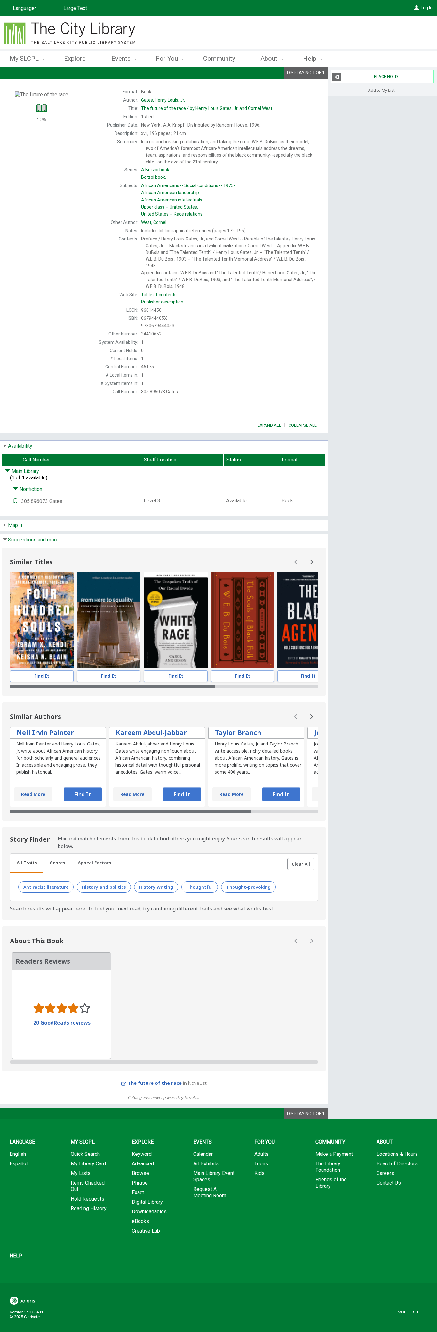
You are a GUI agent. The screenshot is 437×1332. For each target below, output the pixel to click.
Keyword (142, 1154)
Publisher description (162, 301)
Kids (259, 1173)
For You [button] (167, 58)
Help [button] (310, 58)
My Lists (81, 1173)
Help (16, 1256)
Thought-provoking (248, 887)
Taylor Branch (238, 732)
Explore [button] (75, 58)
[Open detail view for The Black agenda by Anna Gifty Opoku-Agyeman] (308, 620)
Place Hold (386, 76)
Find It (41, 676)
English (18, 1154)
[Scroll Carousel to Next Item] (311, 562)
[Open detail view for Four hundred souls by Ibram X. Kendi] (42, 620)
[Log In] (416, 7)
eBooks (140, 1221)
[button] (300, 864)
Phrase (140, 1183)
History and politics (104, 887)
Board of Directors (397, 1164)
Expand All (269, 425)
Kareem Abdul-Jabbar (151, 732)
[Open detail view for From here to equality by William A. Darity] (108, 620)
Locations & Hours (397, 1154)
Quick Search (85, 1154)
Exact (138, 1192)
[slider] (164, 686)
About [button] (269, 58)
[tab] (26, 863)
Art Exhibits (206, 1164)
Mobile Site (409, 1312)
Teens (261, 1164)
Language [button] (22, 1142)
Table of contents (159, 294)
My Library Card (88, 1164)
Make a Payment (334, 1154)
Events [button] (121, 58)
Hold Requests (87, 1199)
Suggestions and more (33, 540)
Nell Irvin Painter (45, 732)
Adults (261, 1154)
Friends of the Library (331, 1183)
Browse (140, 1173)
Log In (427, 7)
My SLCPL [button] (25, 58)
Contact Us (389, 1183)
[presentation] (42, 620)
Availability (20, 446)
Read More (33, 794)
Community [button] (220, 58)
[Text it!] (15, 501)
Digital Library (147, 1202)
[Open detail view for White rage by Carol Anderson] (176, 620)
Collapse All (303, 425)
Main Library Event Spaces (213, 1176)
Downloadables (149, 1212)
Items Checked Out (88, 1186)
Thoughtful (200, 887)
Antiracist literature (45, 887)
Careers (385, 1173)
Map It (15, 525)
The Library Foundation (327, 1167)
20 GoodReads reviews (62, 1023)
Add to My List (381, 90)
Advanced (143, 1164)
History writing (156, 887)
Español (19, 1164)
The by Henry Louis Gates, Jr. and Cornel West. (207, 108)
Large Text (75, 8)
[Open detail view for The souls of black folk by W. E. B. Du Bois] (242, 620)
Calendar (203, 1154)
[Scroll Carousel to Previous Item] (296, 562)
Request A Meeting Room (209, 1192)
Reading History (89, 1208)
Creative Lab (146, 1231)
